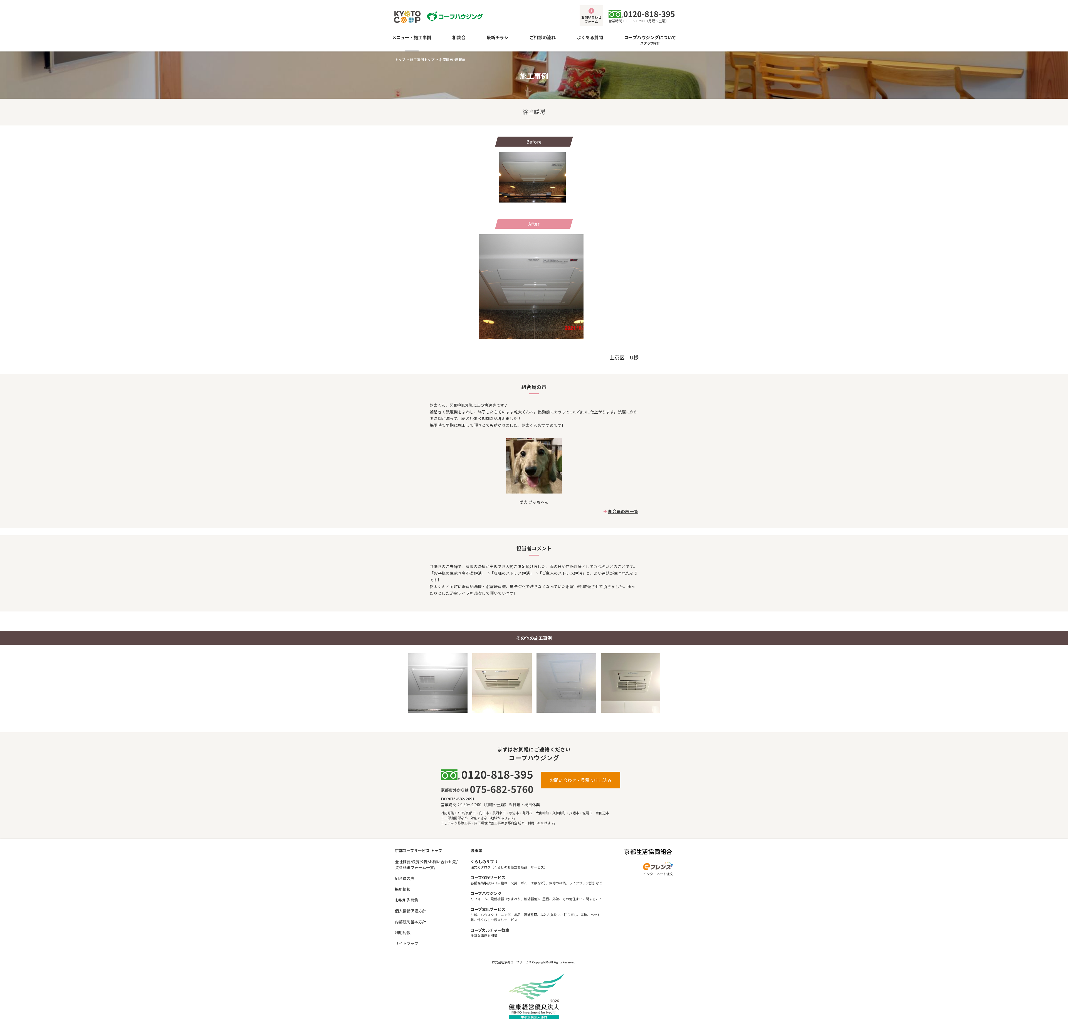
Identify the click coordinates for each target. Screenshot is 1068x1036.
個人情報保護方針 (410, 911)
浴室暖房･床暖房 (452, 59)
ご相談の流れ (543, 37)
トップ (400, 59)
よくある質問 (590, 37)
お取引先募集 (406, 900)
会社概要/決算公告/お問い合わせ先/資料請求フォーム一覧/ (426, 864)
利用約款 (403, 932)
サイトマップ (406, 943)
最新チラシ (497, 37)
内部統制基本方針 (410, 921)
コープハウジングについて (650, 39)
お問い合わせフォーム (591, 19)
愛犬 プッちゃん (534, 502)
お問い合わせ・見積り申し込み (581, 780)
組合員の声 (404, 878)
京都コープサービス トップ (418, 850)
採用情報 (403, 889)
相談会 (458, 37)
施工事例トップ (422, 59)
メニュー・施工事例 (411, 37)
